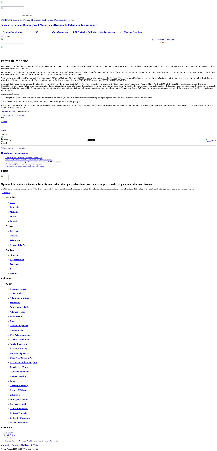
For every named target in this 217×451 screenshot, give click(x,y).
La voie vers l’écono (19, 367)
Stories (13, 216)
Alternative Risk (17, 312)
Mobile (21, 445)
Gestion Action (17, 330)
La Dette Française (18, 413)
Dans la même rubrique (14, 152)
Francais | (15, 445)
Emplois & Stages (10, 435)
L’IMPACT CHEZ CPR (21, 358)
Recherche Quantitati (20, 418)
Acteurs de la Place (18, 245)
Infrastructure (16, 316)
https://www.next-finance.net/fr (163, 39)
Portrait (13, 221)
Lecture (13, 273)
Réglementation (17, 259)
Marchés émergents (60, 32)
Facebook (28, 445)
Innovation (15, 207)
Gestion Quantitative (12, 32)
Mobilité (14, 212)
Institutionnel (89, 25)
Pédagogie (14, 264)
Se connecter (17, 20)
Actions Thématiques (19, 339)
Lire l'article (6, 193)
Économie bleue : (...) (19, 349)
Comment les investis (19, 372)
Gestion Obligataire (19, 325)
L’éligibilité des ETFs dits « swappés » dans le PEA (23, 158)
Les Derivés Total (18, 404)
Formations (8, 438)
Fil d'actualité (8, 433)
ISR (36, 32)
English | (8, 445)
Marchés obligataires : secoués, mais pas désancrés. (23, 164)
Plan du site (54, 441)
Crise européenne (18, 289)
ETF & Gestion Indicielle (84, 32)
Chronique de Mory (19, 385)
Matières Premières (133, 32)
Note (12, 269)
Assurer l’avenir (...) (19, 376)
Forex (12, 381)
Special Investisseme (19, 344)
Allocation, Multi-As (19, 298)
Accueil (5, 25)
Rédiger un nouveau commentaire (13, 115)
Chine (12, 321)
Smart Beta (15, 302)
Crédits (29, 441)
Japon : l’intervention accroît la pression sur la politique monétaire (28, 160)
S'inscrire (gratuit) (60, 20)
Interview (14, 231)
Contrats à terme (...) (19, 408)
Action (4, 121)
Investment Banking (21, 25)
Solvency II (15, 395)
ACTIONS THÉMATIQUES (23, 362)
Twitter (36, 445)
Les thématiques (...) (19, 353)
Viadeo (213, 140)
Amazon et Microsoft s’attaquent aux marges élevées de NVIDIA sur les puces (33, 162)
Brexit (4, 130)
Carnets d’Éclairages (19, 390)
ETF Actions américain (20, 335)
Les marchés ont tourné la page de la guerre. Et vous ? (24, 166)
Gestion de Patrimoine (68, 25)
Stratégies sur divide (19, 307)
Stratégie (14, 255)
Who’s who (15, 240)
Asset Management (44, 25)
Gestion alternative (108, 32)
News (12, 202)
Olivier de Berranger (8, 111)
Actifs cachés (16, 293)
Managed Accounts (19, 399)
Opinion (7, 36)
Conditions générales (41, 441)
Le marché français (19, 422)
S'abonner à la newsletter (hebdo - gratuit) (38, 20)
